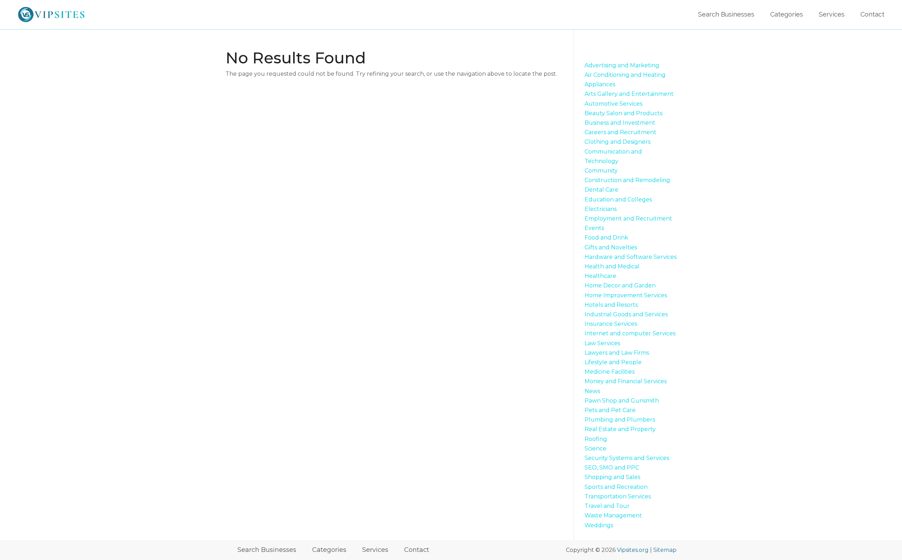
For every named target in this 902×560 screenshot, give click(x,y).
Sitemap (664, 550)
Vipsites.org (633, 550)
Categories (786, 14)
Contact (872, 14)
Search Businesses (726, 14)
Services (832, 14)
